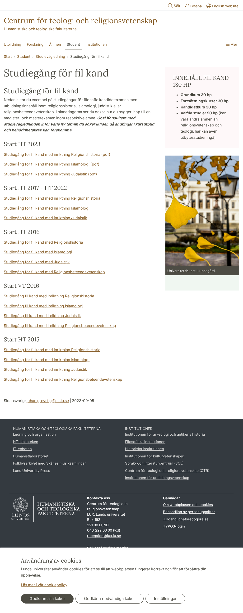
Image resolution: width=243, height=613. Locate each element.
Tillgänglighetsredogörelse (186, 519)
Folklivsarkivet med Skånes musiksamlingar (49, 463)
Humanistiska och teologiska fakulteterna (40, 29)
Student (73, 44)
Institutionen (96, 44)
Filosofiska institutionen (145, 441)
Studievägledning (50, 56)
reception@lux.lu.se (104, 535)
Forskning (35, 44)
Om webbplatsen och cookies (188, 504)
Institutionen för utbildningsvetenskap (157, 477)
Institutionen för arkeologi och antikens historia (165, 434)
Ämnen (55, 44)
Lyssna (196, 6)
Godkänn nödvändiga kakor (109, 598)
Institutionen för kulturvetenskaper (154, 456)
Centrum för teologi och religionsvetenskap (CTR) (167, 470)
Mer (233, 44)
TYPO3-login (174, 526)
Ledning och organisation (34, 434)
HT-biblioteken (25, 441)
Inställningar (165, 598)
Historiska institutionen (144, 449)
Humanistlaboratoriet (30, 456)
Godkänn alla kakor (47, 598)
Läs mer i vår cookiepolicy (44, 584)
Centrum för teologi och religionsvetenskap (80, 20)
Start (8, 56)
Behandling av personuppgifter (189, 512)
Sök (177, 6)
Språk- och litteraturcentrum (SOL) (154, 463)
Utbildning (12, 44)
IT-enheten (22, 449)
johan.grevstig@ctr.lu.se (48, 400)
